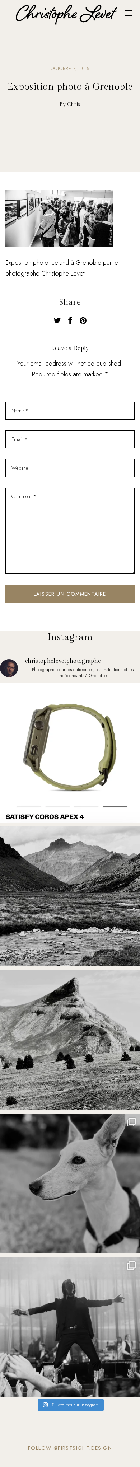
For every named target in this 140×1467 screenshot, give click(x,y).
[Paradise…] (70, 896)
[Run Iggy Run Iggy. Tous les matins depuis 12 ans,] (70, 1183)
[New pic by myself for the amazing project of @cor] (70, 753)
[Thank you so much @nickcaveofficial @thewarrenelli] (70, 1327)
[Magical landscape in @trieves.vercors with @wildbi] (70, 1040)
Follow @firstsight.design (70, 1448)
